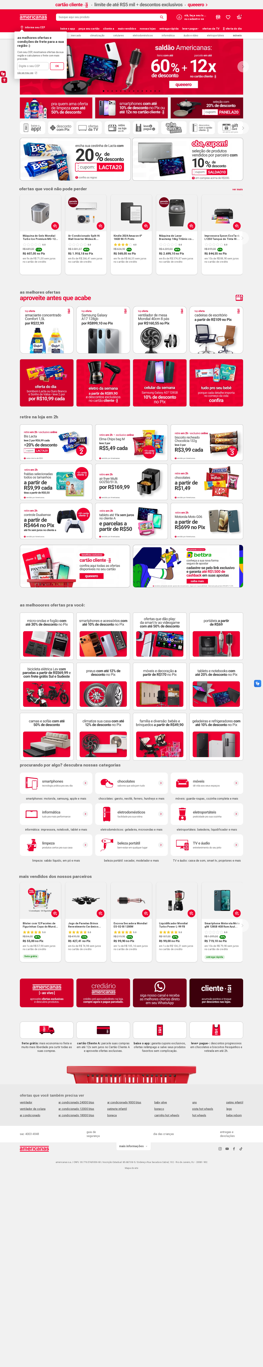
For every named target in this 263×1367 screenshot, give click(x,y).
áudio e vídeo (191, 35)
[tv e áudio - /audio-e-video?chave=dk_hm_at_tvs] (207, 845)
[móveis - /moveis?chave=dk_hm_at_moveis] (207, 783)
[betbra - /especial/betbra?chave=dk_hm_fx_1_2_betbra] (188, 566)
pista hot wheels (202, 1109)
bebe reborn (234, 1115)
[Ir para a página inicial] (34, 1149)
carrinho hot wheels (166, 1115)
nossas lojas (148, 28)
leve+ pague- (190, 28)
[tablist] (131, 91)
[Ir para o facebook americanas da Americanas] (234, 1149)
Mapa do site (131, 1168)
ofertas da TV (210, 28)
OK (57, 66)
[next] (242, 238)
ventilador (26, 1102)
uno (194, 1102)
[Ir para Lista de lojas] (218, 17)
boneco (159, 1109)
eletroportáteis (215, 35)
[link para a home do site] (33, 17)
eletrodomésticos (143, 35)
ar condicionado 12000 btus (76, 1109)
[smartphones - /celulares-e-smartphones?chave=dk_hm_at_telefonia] (56, 783)
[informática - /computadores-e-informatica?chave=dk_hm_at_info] (56, 814)
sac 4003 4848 (29, 1134)
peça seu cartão (89, 28)
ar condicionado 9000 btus (124, 1102)
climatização (97, 35)
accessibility (4, 80)
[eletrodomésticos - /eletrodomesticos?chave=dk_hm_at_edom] (131, 814)
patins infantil (234, 1102)
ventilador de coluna (32, 1109)
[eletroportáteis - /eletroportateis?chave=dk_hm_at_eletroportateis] (207, 814)
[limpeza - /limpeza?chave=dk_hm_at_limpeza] (56, 845)
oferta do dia (234, 28)
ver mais (237, 189)
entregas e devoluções (227, 1134)
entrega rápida (169, 28)
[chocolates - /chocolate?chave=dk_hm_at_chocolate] (131, 783)
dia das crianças (163, 1134)
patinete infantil (117, 1109)
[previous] (19, 238)
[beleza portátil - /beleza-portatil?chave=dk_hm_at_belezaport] (131, 845)
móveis (237, 35)
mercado (76, 35)
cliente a (108, 28)
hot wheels (199, 1115)
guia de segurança (93, 1134)
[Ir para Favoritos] (228, 17)
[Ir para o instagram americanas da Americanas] (220, 1149)
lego (229, 1109)
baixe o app (67, 28)
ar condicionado (30, 1115)
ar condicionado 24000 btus (76, 1102)
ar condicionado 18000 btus (76, 1115)
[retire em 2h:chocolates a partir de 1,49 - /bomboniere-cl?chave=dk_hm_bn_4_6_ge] (207, 482)
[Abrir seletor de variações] (54, 225)
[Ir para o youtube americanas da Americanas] (227, 1149)
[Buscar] (162, 17)
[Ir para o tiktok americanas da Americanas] (241, 1149)
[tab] (103, 91)
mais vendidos (127, 28)
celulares (118, 35)
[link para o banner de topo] (131, 8)
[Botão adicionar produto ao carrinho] (54, 913)
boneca (112, 1115)
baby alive (160, 1102)
